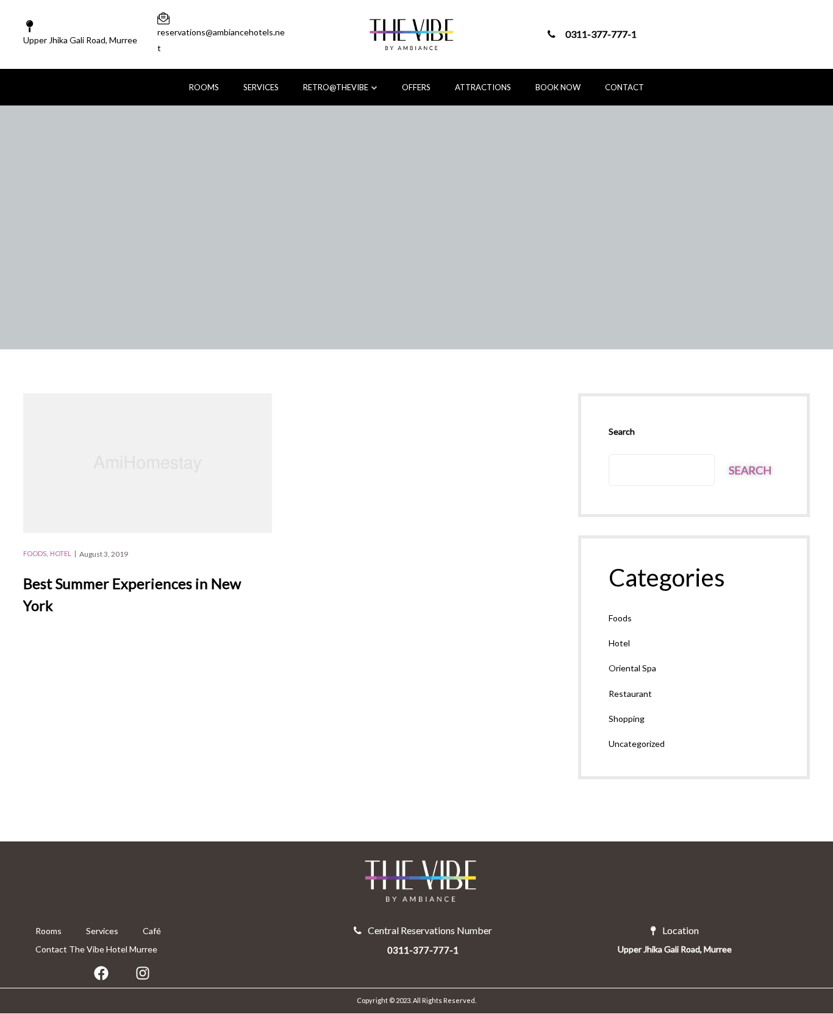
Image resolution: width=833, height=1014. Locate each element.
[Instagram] (142, 973)
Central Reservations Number (430, 930)
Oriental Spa (632, 668)
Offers (416, 87)
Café (152, 931)
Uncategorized (637, 743)
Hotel (60, 553)
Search (622, 431)
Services (261, 87)
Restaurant (630, 693)
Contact (624, 87)
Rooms (204, 87)
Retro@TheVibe (335, 87)
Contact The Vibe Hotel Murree (96, 949)
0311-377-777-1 (601, 34)
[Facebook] (101, 973)
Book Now (558, 87)
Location (680, 930)
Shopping (627, 718)
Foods (34, 553)
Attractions (483, 87)
